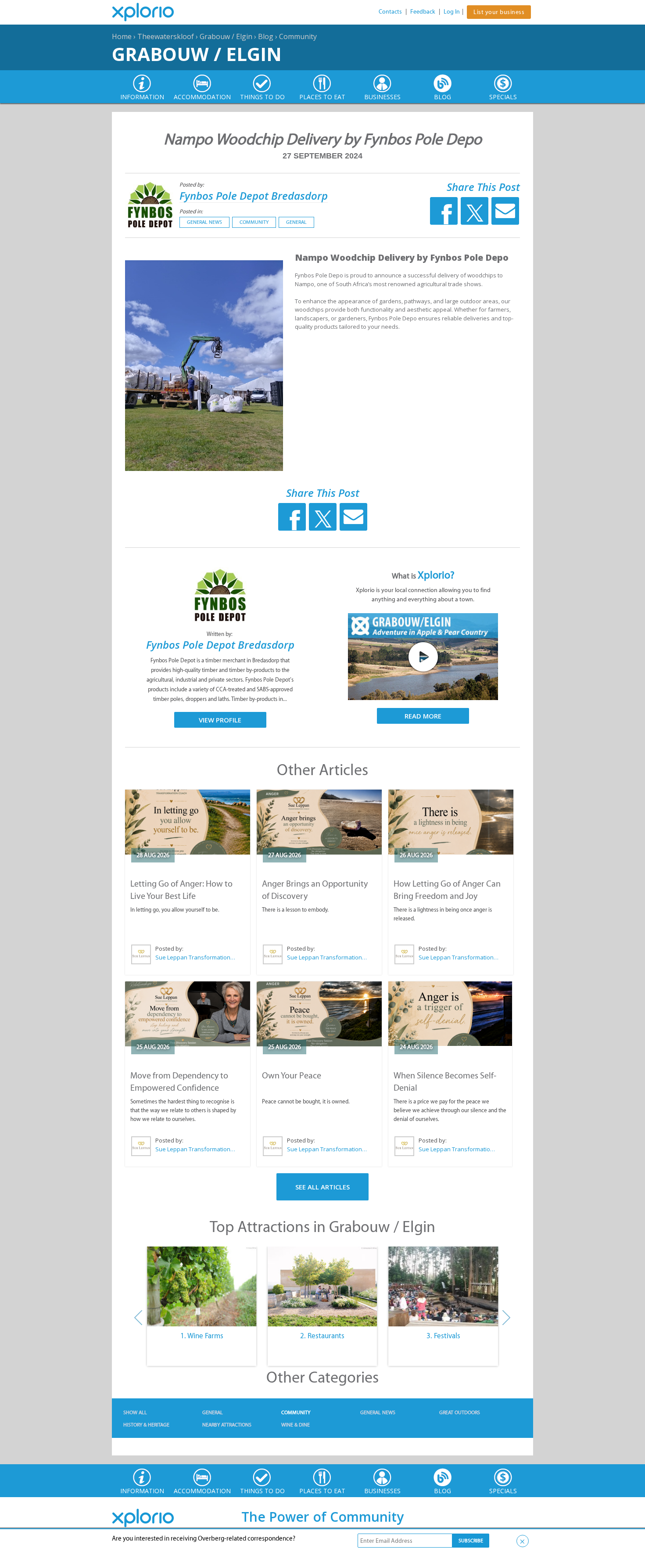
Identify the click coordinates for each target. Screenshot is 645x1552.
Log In (452, 11)
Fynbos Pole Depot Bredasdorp (253, 195)
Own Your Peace (291, 1075)
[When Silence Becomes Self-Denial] (450, 1013)
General (296, 222)
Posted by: (192, 184)
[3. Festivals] (443, 1286)
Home (122, 36)
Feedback (422, 11)
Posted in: (191, 211)
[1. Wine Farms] (201, 1286)
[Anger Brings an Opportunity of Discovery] (319, 822)
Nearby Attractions (226, 1425)
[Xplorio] (149, 12)
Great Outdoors (459, 1412)
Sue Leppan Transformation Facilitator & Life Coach (195, 957)
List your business (498, 12)
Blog (265, 36)
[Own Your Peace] (319, 1013)
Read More (423, 715)
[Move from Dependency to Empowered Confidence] (187, 1013)
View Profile (220, 719)
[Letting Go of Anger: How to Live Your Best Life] (187, 822)
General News (204, 222)
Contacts (390, 11)
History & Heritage (146, 1425)
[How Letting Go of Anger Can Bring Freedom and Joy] (450, 822)
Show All (135, 1412)
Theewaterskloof (165, 36)
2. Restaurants (322, 1335)
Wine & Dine (295, 1425)
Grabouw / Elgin (226, 36)
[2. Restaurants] (322, 1286)
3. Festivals (443, 1335)
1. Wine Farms (201, 1335)
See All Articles (322, 1186)
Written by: (220, 634)
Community (298, 36)
